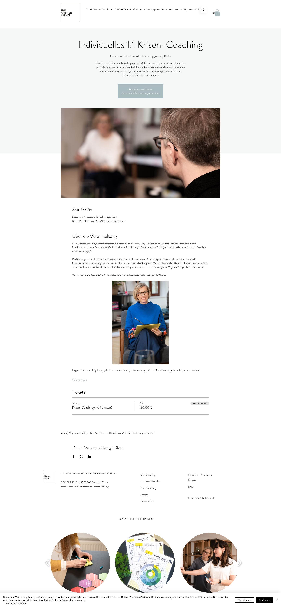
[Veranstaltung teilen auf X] (81, 456)
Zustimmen (264, 600)
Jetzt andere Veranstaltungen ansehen (140, 93)
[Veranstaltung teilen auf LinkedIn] (89, 456)
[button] (217, 12)
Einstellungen (244, 600)
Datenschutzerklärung (15, 603)
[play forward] (239, 563)
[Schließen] (277, 599)
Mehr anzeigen (79, 380)
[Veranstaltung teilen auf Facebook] (73, 456)
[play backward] (47, 563)
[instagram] (213, 12)
